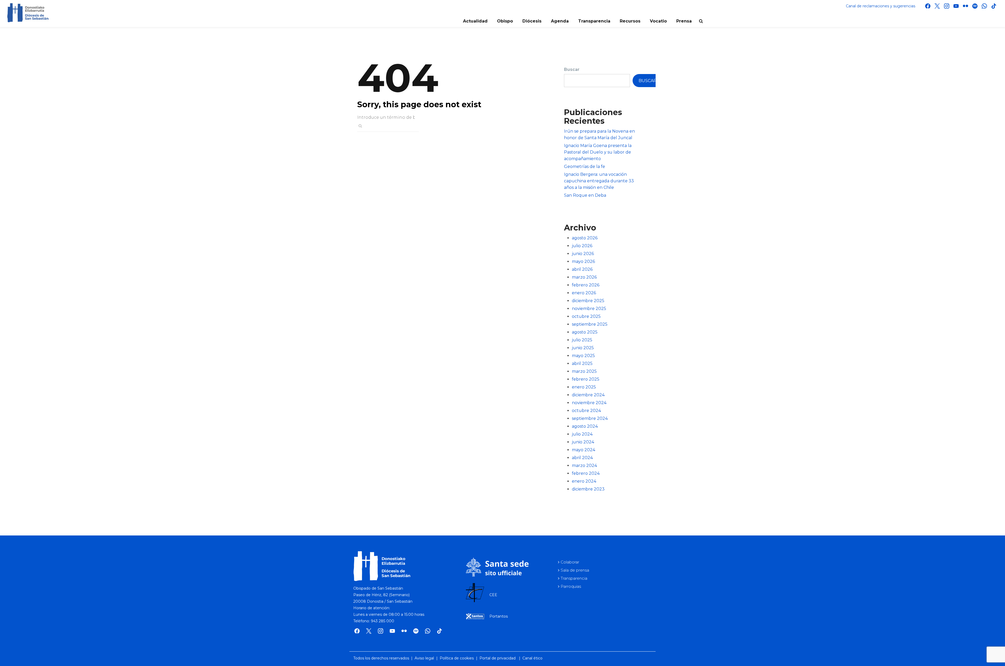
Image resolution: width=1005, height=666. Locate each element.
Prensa (684, 21)
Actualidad (475, 21)
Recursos (630, 21)
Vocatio (658, 21)
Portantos (498, 616)
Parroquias (571, 586)
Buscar (571, 69)
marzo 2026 (584, 277)
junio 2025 (583, 347)
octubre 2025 (586, 316)
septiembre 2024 (590, 418)
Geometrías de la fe (584, 166)
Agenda (560, 21)
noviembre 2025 (589, 308)
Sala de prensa (575, 570)
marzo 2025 (584, 371)
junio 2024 (583, 441)
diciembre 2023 (588, 489)
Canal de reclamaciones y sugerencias (880, 6)
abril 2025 (582, 363)
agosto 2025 (585, 332)
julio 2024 (582, 434)
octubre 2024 (586, 410)
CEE (493, 594)
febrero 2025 (585, 379)
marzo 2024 (584, 465)
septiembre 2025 (589, 324)
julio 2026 (582, 245)
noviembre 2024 (589, 402)
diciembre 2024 (588, 394)
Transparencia (594, 21)
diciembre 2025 (588, 300)
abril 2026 (582, 269)
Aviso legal (424, 658)
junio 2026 (583, 253)
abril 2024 (582, 457)
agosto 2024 (585, 426)
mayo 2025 (583, 355)
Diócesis (531, 21)
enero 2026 (584, 292)
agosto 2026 (585, 237)
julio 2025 (582, 339)
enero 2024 (584, 481)
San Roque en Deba (585, 195)
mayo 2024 (583, 449)
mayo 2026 (583, 261)
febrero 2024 (586, 473)
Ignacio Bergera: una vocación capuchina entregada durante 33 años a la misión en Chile (599, 181)
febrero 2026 (585, 285)
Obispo (505, 21)
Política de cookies (457, 658)
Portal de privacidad (497, 658)
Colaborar (570, 562)
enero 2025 (584, 387)
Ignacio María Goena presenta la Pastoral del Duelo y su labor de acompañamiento (598, 152)
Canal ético (532, 658)
